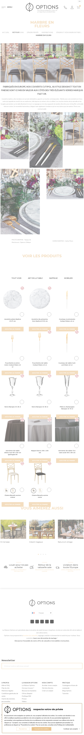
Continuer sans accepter (71, 729)
